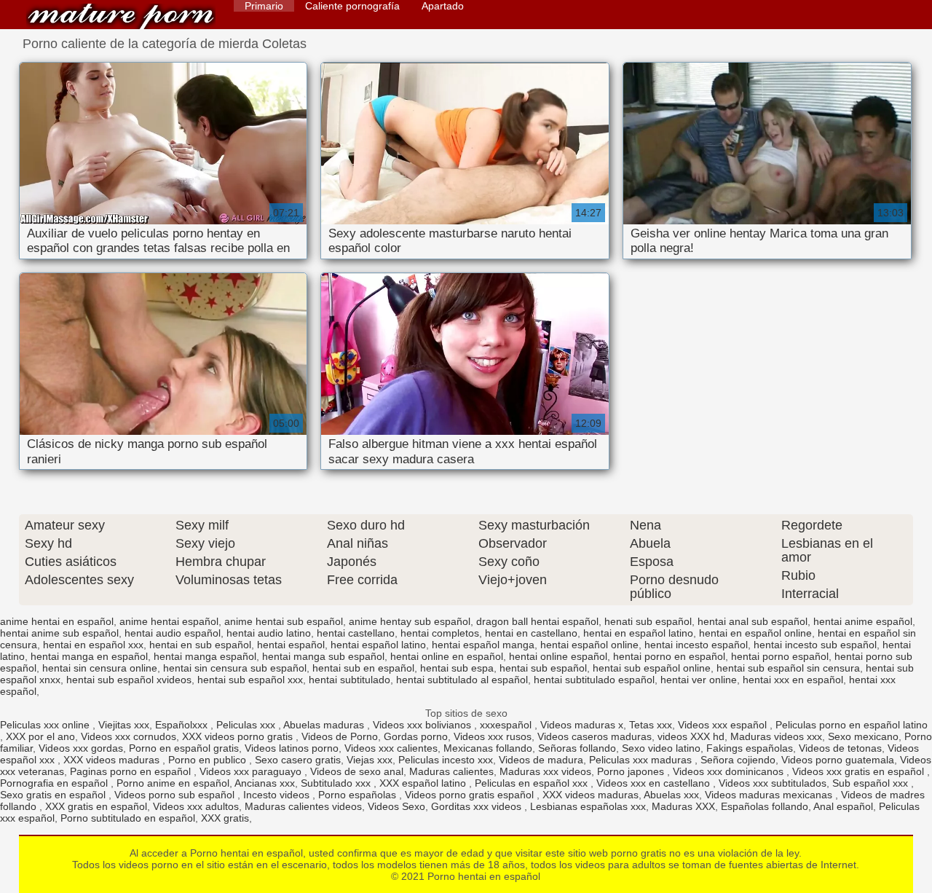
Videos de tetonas (840, 748)
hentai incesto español (696, 644)
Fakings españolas (749, 748)
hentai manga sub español (323, 656)
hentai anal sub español (752, 621)
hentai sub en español (363, 668)
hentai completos (439, 633)
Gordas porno (416, 736)
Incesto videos (277, 794)
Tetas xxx (650, 725)
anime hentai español (168, 621)
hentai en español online (755, 633)
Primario (264, 6)
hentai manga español (205, 656)
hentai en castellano (531, 633)
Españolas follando (764, 806)
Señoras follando (577, 748)
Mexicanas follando (487, 748)
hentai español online (589, 644)
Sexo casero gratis (298, 760)
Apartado (443, 6)
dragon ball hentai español (537, 621)
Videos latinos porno (292, 748)
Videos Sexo (396, 806)
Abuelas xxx (671, 794)
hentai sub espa (457, 668)
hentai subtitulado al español (462, 679)
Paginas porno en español (132, 771)
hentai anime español (862, 621)
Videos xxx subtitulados (772, 783)
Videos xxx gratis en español (859, 771)
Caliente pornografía (352, 6)
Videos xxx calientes (391, 748)
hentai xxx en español (793, 679)
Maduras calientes (451, 771)
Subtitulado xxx (337, 783)
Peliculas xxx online (46, 725)
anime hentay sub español (409, 621)
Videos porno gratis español (471, 794)
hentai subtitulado (349, 679)
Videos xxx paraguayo (252, 771)
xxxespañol (507, 725)
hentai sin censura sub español (235, 668)
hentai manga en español (89, 656)
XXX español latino (424, 783)
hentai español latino (378, 644)
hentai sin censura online (99, 668)
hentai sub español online (652, 668)
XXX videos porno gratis (239, 736)
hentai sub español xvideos (128, 679)
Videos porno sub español (175, 794)
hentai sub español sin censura (788, 668)
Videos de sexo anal (356, 771)
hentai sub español (543, 668)
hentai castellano (356, 633)
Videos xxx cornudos (128, 736)
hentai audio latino (268, 633)
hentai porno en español (669, 656)
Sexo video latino (661, 748)
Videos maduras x (581, 725)
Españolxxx (182, 725)
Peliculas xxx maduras (642, 760)
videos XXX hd (690, 736)
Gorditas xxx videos (477, 806)
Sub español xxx (871, 783)
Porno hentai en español (121, 16)
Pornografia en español (55, 783)
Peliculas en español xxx (533, 783)
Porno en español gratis (184, 748)
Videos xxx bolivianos (423, 725)
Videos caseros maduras (594, 736)
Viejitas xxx (123, 725)
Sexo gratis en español (54, 794)
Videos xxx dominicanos (729, 771)
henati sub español (648, 621)
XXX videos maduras (112, 760)
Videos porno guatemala (837, 760)
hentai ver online (698, 679)
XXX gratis (225, 818)
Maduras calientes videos (303, 806)
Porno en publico (208, 760)
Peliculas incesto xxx (445, 760)
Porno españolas (358, 794)
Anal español (843, 806)
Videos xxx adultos (196, 806)
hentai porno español (780, 656)
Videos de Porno (339, 736)
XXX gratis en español (96, 806)
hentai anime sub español (59, 633)
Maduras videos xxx (776, 736)
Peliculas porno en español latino (851, 725)
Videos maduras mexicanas (770, 794)
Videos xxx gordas (81, 748)
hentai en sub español (200, 644)
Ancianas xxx (264, 783)
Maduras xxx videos (545, 771)
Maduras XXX (683, 806)
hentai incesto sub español (815, 644)
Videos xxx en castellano (654, 783)
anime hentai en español (57, 621)
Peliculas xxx (247, 725)
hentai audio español (173, 633)
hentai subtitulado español (594, 679)
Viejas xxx (369, 760)
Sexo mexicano (863, 736)
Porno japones (632, 771)
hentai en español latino (638, 633)
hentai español (291, 644)
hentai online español (558, 656)
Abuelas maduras (325, 725)
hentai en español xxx (93, 644)
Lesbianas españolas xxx (588, 806)
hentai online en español (446, 656)
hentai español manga (483, 644)
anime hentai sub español (283, 621)
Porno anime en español (172, 783)
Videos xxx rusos (493, 736)
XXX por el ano (40, 736)
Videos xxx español (724, 725)
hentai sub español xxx (250, 679)
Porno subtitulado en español (127, 818)
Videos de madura (541, 760)
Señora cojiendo (737, 760)
